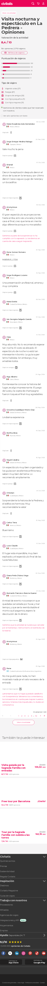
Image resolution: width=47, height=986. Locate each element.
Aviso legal (20, 983)
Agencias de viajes (9, 915)
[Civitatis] (7, 3)
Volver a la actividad (9, 13)
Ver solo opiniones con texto (15, 116)
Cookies (42, 983)
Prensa (3, 866)
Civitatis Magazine (9, 890)
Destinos (4, 885)
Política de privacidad (32, 983)
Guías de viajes (7, 896)
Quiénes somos (7, 861)
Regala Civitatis (7, 876)
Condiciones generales (9, 983)
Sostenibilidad (7, 871)
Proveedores (6, 904)
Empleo (4, 930)
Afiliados (4, 910)
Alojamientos (6, 925)
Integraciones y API (9, 920)
